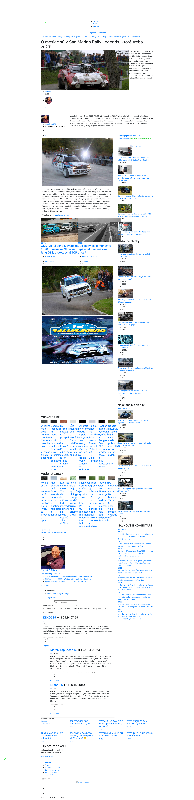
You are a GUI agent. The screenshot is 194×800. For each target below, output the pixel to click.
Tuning (59, 37)
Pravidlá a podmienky (53, 768)
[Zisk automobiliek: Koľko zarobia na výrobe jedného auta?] (125, 339)
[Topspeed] (54, 782)
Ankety (117, 37)
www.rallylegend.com (60, 215)
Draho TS (57, 685)
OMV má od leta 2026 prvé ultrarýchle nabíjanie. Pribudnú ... (68, 579)
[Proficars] (82, 782)
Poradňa (87, 37)
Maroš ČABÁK (50, 92)
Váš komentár (48, 605)
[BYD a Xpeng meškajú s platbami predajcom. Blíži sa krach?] (125, 483)
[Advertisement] (78, 393)
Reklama (48, 765)
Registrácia (93, 33)
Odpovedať (47, 646)
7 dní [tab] (123, 409)
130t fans (96, 26)
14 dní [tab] (127, 409)
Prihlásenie (102, 33)
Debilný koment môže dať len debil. (131, 580)
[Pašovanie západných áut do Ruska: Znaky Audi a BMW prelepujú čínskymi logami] (125, 316)
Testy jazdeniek (107, 37)
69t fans (96, 21)
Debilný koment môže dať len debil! (131, 573)
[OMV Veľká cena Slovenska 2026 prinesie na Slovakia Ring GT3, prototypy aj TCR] (62, 230)
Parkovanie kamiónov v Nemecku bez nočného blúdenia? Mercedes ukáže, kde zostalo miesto (133, 178)
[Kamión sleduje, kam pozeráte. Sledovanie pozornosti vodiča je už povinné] (125, 226)
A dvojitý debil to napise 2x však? (131, 546)
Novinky (52, 37)
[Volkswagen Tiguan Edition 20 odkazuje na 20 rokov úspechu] (125, 294)
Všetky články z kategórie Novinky (54, 532)
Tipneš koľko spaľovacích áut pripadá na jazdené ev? (65, 581)
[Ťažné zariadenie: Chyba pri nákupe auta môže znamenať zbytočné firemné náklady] (125, 152)
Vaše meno (51, 590)
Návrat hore (45, 530)
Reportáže (78, 37)
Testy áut (95, 37)
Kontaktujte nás (47, 756)
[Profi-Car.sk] (135, 146)
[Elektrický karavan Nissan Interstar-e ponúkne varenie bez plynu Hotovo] (125, 190)
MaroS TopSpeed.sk (64, 650)
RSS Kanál (49, 775)
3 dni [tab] (120, 409)
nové (119, 529)
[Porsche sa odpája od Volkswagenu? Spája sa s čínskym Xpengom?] (125, 362)
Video (45, 37)
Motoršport (68, 37)
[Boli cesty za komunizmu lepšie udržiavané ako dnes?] (99, 230)
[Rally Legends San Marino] (79, 162)
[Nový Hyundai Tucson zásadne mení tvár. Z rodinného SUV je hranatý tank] (125, 460)
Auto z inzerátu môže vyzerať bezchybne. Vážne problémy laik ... (70, 577)
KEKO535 (50, 617)
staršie (124, 529)
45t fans (96, 24)
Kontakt (48, 763)
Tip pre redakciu (51, 772)
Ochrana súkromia (52, 770)
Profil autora (45, 586)
